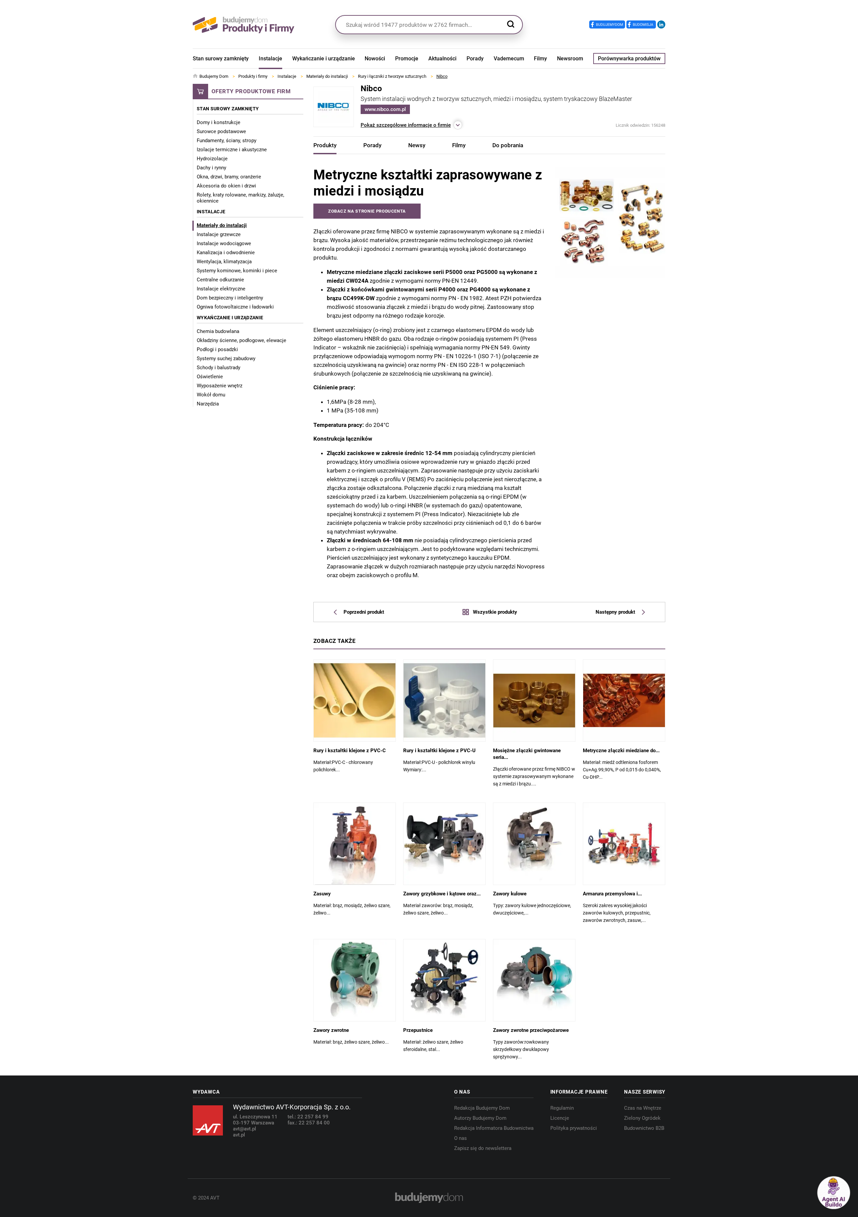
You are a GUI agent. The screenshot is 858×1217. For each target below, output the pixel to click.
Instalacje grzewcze (219, 234)
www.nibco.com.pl (385, 109)
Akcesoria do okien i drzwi (226, 186)
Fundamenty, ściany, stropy (226, 140)
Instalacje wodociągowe (224, 243)
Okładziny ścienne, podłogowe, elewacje (241, 340)
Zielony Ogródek (642, 1118)
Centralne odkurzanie (220, 280)
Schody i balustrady (218, 368)
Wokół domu (211, 395)
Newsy (416, 145)
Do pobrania (507, 145)
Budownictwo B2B (644, 1128)
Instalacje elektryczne (221, 289)
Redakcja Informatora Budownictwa (494, 1128)
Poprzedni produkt (364, 612)
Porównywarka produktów (629, 58)
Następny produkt (615, 612)
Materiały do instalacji (222, 225)
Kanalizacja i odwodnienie (226, 253)
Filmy (540, 58)
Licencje (559, 1118)
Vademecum (509, 58)
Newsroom (570, 58)
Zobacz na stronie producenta (367, 211)
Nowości (375, 58)
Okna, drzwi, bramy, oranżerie (229, 177)
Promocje (406, 58)
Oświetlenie (210, 377)
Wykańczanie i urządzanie (323, 58)
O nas (460, 1138)
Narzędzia (208, 404)
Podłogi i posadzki (217, 349)
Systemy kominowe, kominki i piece (237, 271)
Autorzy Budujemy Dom (480, 1118)
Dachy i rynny (211, 168)
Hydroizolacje (212, 159)
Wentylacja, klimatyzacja (224, 262)
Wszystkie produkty (495, 612)
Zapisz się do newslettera (482, 1148)
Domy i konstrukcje (218, 122)
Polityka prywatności (573, 1128)
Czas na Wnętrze (642, 1108)
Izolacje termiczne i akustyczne (232, 150)
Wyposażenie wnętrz (219, 386)
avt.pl (239, 1135)
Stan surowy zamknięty (221, 58)
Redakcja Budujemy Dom (482, 1108)
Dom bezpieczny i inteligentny (230, 298)
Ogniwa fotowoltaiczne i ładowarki (235, 307)
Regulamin (562, 1108)
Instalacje (270, 58)
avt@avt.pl (244, 1129)
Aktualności (442, 58)
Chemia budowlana (218, 331)
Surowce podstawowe (221, 131)
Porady (475, 58)
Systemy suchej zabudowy (226, 358)
